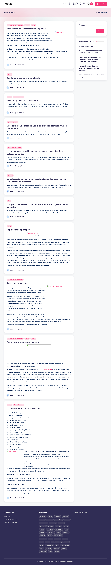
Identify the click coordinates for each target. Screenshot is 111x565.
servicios (56, 548)
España (42, 529)
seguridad (48, 548)
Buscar (82, 25)
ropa (57, 545)
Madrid (49, 535)
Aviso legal (7, 516)
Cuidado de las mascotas (15, 25)
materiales (43, 538)
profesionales (65, 542)
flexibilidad (50, 529)
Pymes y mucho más (81, 513)
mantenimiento (58, 535)
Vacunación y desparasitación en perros (26, 28)
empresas (58, 526)
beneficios (57, 516)
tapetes (64, 548)
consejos (67, 519)
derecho (42, 526)
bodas (41, 519)
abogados (43, 516)
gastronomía (59, 529)
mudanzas (57, 538)
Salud (33, 25)
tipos (50, 551)
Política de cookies (10, 522)
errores (66, 526)
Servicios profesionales (14, 147)
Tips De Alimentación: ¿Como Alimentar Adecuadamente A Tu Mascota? (90, 68)
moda (50, 538)
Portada (98, 12)
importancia (51, 532)
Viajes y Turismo (12, 122)
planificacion (55, 542)
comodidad (49, 519)
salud (41, 548)
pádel (41, 545)
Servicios (10, 175)
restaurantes (49, 545)
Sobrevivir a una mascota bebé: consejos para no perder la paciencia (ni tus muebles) (90, 59)
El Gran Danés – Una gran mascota (23, 408)
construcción (43, 523)
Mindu (8, 3)
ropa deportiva (65, 545)
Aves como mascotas (17, 283)
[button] (101, 4)
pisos (47, 542)
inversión (42, 535)
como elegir (59, 519)
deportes (61, 523)
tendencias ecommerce (87, 46)
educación (50, 526)
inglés (58, 532)
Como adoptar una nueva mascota (23, 342)
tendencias (43, 551)
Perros (27, 25)
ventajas (57, 551)
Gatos (27, 338)
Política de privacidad (11, 519)
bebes (50, 516)
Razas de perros (18, 97)
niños (41, 542)
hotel (66, 529)
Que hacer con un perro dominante (23, 78)
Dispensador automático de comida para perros (91, 76)
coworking (53, 523)
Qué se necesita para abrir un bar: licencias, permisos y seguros (91, 52)
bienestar (65, 516)
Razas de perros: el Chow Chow (22, 100)
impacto (42, 532)
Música (65, 538)
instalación (66, 532)
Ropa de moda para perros (20, 230)
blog (9, 200)
